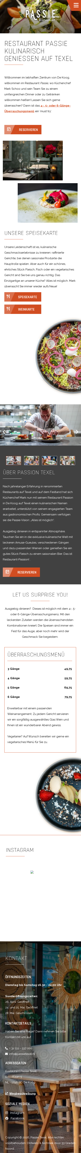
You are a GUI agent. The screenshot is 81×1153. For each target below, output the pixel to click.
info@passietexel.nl (22, 1054)
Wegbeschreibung (22, 1093)
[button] (6, 431)
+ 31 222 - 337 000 (20, 1048)
